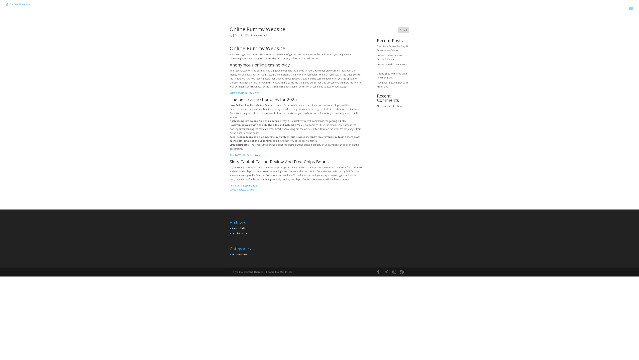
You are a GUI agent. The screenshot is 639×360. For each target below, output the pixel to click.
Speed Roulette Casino (242, 189)
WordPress (286, 272)
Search (404, 30)
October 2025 (239, 233)
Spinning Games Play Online (245, 92)
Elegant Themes (253, 272)
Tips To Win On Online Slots (245, 155)
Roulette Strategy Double (243, 185)
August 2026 (238, 228)
